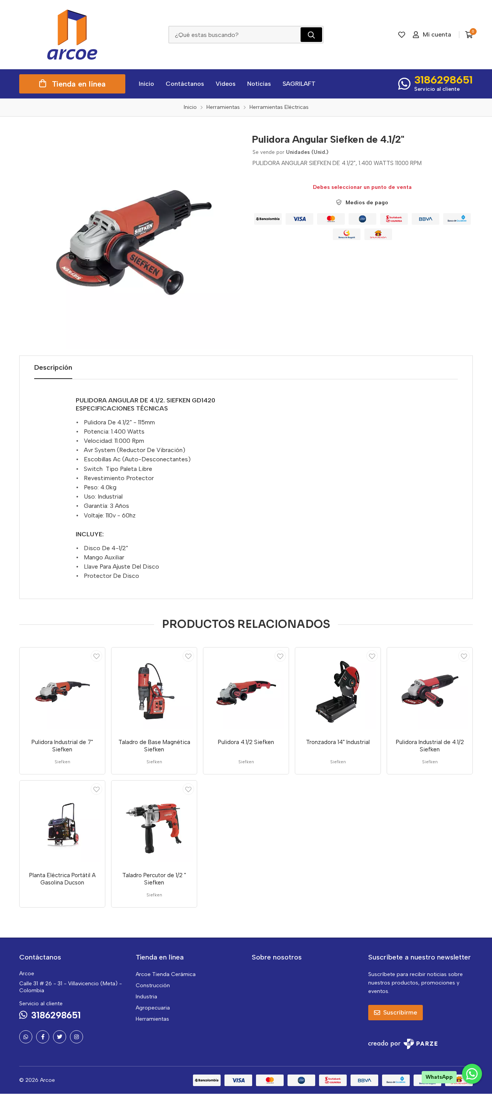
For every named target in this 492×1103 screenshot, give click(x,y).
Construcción (153, 985)
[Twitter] (59, 1036)
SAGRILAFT (299, 83)
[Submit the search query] (311, 34)
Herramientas (152, 1019)
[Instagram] (76, 1036)
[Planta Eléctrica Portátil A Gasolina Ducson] (62, 823)
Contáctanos (185, 83)
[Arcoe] (72, 35)
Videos (226, 83)
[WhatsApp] (25, 1036)
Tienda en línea (79, 83)
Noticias (259, 83)
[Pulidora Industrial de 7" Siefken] (62, 690)
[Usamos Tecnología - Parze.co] (402, 1044)
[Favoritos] (401, 34)
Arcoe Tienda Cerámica (166, 974)
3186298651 (443, 79)
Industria (146, 996)
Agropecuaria (153, 1008)
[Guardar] (96, 656)
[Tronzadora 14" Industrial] (338, 690)
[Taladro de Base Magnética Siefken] (154, 690)
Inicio (146, 83)
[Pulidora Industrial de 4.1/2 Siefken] (429, 690)
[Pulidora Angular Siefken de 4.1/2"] (129, 238)
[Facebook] (42, 1036)
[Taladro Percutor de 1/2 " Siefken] (154, 823)
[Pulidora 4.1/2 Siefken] (246, 690)
